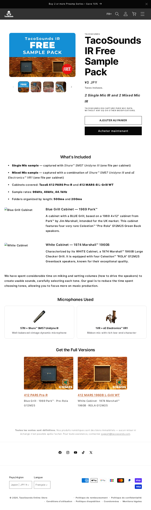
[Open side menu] (142, 14)
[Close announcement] (146, 4)
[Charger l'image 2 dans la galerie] (36, 87)
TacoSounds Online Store (33, 497)
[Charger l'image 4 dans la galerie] (61, 87)
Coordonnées (111, 501)
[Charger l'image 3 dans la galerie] (48, 87)
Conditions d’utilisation (59, 501)
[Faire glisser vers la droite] (71, 87)
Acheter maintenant (113, 131)
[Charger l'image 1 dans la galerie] (23, 87)
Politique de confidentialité (126, 497)
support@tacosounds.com (115, 433)
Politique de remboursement (92, 497)
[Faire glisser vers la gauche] (13, 87)
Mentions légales (132, 501)
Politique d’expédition (88, 501)
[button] (117, 14)
